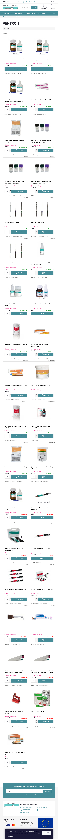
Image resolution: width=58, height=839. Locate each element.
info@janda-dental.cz (27, 807)
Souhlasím (46, 832)
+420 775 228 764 (27, 810)
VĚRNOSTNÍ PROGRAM (8, 1)
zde (39, 833)
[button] (10, 109)
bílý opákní (40, 502)
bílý (14, 53)
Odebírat (47, 791)
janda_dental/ (26, 812)
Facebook (41, 810)
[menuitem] (8, 13)
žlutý (17, 53)
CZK (51, 1)
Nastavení (11, 836)
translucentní (46, 502)
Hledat (34, 7)
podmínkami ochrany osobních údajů (28, 795)
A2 (40, 298)
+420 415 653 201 (43, 807)
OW (44, 543)
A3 (43, 298)
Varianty (16, 69)
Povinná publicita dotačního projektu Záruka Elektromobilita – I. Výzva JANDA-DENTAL (27, 824)
